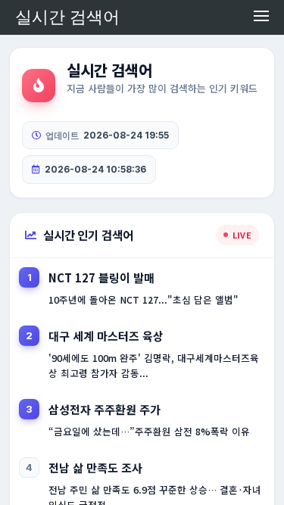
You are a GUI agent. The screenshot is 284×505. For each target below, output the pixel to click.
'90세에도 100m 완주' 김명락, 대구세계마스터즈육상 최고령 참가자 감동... (153, 365)
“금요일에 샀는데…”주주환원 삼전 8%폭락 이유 (149, 431)
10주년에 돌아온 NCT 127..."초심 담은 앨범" (143, 299)
